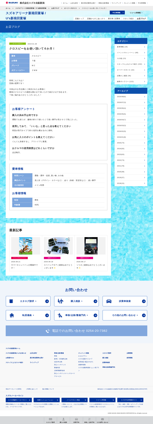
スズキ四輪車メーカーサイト (17, 400)
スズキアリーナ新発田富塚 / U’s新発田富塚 (30, 8)
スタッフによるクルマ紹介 (14, 362)
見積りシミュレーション (45, 400)
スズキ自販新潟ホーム (13, 348)
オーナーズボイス (70, 8)
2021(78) (120, 166)
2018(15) (120, 183)
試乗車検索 (106, 362)
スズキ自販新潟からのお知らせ (16, 353)
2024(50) (120, 148)
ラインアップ (116, 3)
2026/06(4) (121, 108)
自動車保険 (82, 365)
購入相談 (105, 358)
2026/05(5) (121, 114)
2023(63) (120, 154)
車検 (55, 356)
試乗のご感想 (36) (124, 76)
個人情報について (48, 389)
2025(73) (120, 143)
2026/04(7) (121, 120)
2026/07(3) (121, 102)
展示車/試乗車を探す (88, 3)
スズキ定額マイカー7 (85, 359)
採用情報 (130, 358)
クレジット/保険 (129, 3)
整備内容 (57, 367)
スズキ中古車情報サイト (129, 400)
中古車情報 (142, 3)
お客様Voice (10, 358)
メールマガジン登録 (73, 400)
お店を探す (74, 3)
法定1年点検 (58, 362)
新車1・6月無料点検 (60, 359)
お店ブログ (55, 8)
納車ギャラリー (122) (125, 81)
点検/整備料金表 (59, 370)
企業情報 (130, 353)
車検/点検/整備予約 (108, 367)
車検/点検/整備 (103, 3)
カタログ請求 (106, 353)
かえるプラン (82, 356)
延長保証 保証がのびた (85, 362)
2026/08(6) (121, 96)
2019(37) (120, 177)
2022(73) (120, 160)
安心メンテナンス (60, 365)
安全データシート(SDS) (13, 389)
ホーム (65, 3)
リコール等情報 (101, 400)
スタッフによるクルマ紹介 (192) (129, 64)
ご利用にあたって (32, 389)
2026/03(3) (121, 125)
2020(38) (120, 172)
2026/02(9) (121, 131)
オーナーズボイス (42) (125, 70)
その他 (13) (121, 58)
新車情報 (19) (122, 47)
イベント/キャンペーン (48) (127, 52)
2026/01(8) (121, 137)
